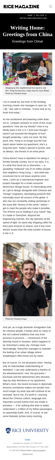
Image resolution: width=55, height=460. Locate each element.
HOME (30, 15)
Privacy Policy (26, 450)
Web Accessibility (39, 450)
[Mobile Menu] (50, 6)
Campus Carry (27, 454)
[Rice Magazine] (21, 6)
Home (27, 440)
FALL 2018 (40, 15)
